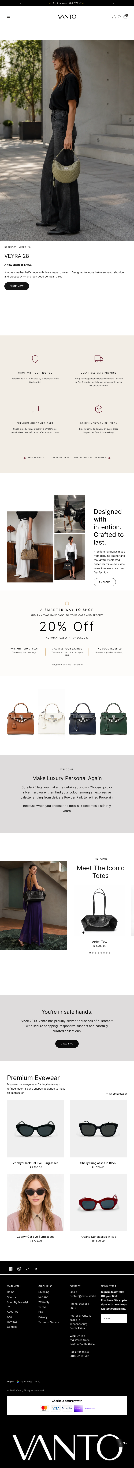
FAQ (9, 1316)
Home (10, 1292)
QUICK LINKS (45, 1286)
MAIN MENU (14, 1286)
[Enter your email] (123, 1318)
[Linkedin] (36, 1269)
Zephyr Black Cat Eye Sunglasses (35, 1163)
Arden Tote (99, 941)
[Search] (119, 16)
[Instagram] (19, 1269)
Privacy (42, 1317)
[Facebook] (11, 1269)
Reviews (12, 1321)
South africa (30, 1381)
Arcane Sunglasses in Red (98, 1236)
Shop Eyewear (118, 1093)
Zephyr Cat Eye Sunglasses (35, 1236)
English (10, 1381)
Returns (43, 1297)
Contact (12, 1326)
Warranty (43, 1302)
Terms (42, 1307)
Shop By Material (17, 1302)
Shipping (43, 1292)
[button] (16, 286)
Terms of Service (48, 1322)
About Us (12, 1311)
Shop (10, 1297)
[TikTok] (27, 1269)
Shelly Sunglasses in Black (98, 1163)
